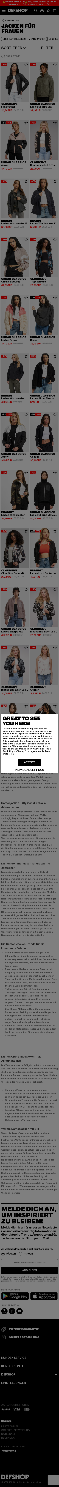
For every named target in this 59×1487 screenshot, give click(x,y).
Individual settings (29, 770)
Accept (29, 762)
